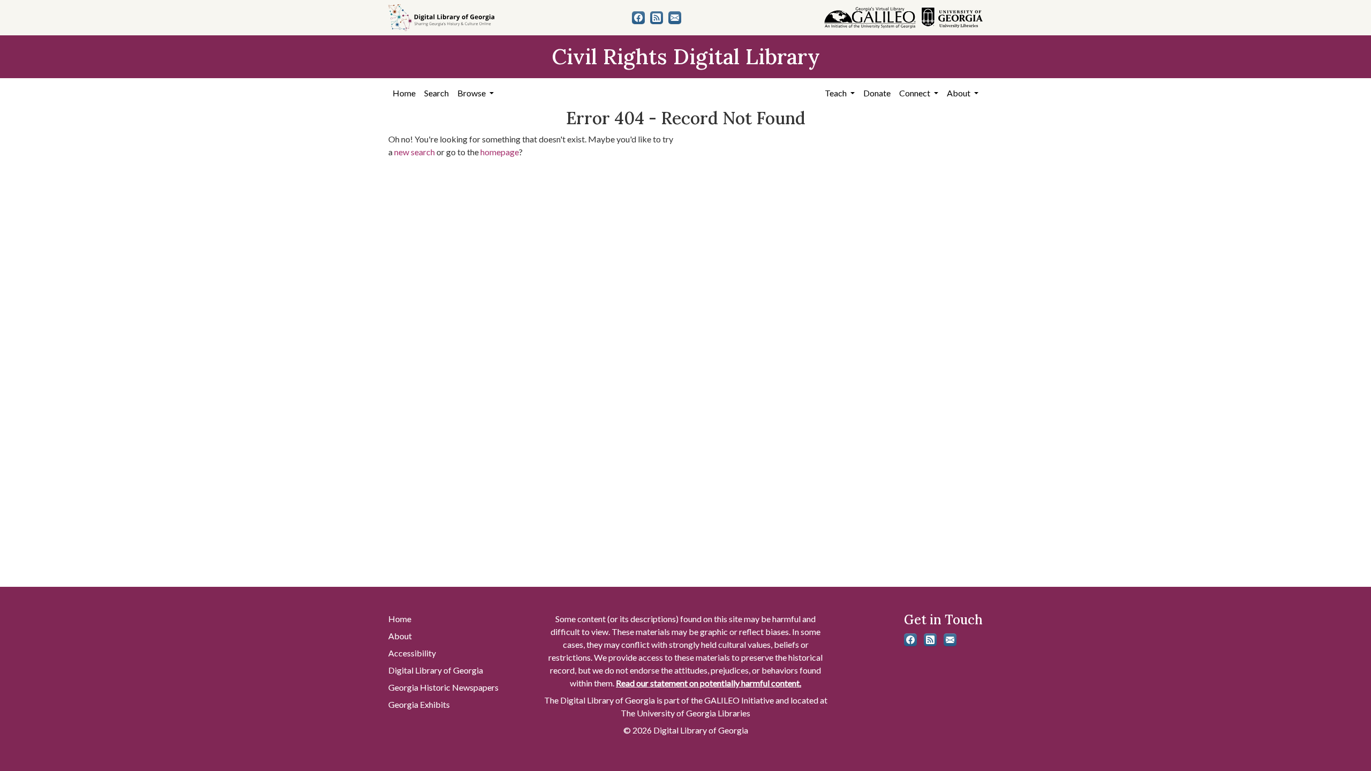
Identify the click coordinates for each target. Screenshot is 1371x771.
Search (436, 93)
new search (414, 152)
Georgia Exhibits (419, 704)
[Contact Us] (674, 17)
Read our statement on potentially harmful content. (708, 683)
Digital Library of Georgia (435, 670)
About (400, 636)
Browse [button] (472, 93)
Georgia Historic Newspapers (443, 687)
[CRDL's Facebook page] (638, 17)
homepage (499, 152)
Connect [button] (915, 93)
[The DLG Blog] (656, 17)
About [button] (959, 93)
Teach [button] (836, 93)
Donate (877, 93)
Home (404, 93)
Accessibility (412, 653)
